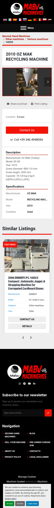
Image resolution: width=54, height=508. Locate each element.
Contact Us (27, 130)
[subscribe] (48, 412)
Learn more (32, 503)
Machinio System (16, 481)
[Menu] (23, 28)
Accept (10, 503)
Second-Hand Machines (12, 435)
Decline (20, 503)
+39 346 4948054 (31, 139)
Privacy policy (13, 457)
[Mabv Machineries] (27, 371)
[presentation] (23, 337)
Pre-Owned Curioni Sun (40, 444)
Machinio (42, 481)
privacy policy (10, 499)
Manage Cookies (27, 476)
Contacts (35, 451)
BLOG (32, 433)
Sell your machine (15, 442)
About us (10, 451)
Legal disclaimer (39, 457)
